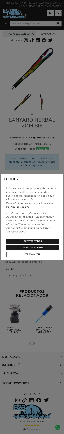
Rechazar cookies (32, 247)
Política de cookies (18, 207)
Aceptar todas (33, 241)
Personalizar (33, 254)
